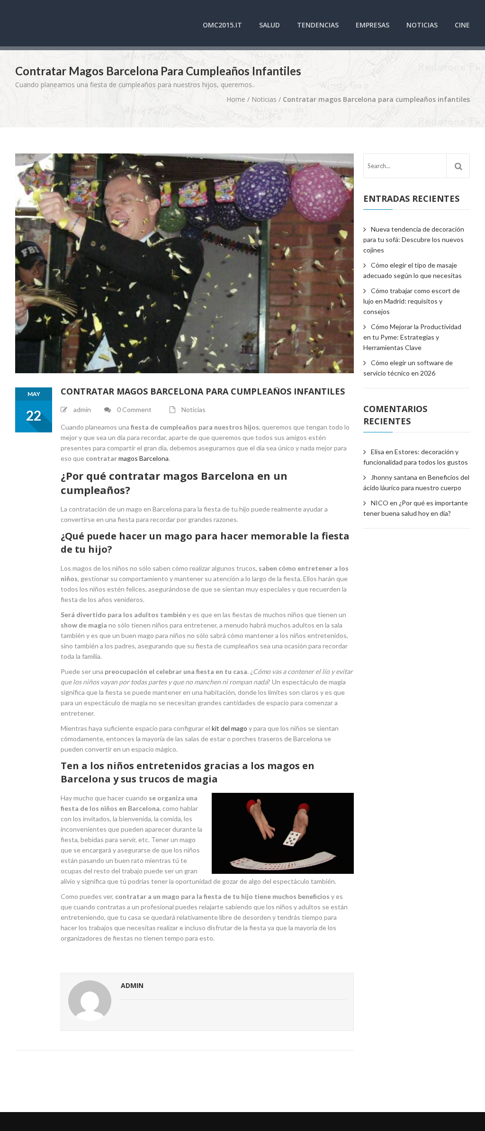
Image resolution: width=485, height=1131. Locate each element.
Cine (462, 24)
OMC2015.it (222, 24)
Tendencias (318, 24)
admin (132, 985)
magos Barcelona (143, 458)
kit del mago (229, 728)
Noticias (422, 24)
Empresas (372, 24)
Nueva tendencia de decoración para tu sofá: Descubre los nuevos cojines (413, 239)
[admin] (89, 1001)
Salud (269, 24)
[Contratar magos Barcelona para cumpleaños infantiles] (184, 263)
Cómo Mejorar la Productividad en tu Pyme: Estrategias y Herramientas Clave (412, 337)
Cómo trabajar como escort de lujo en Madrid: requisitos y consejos (411, 301)
